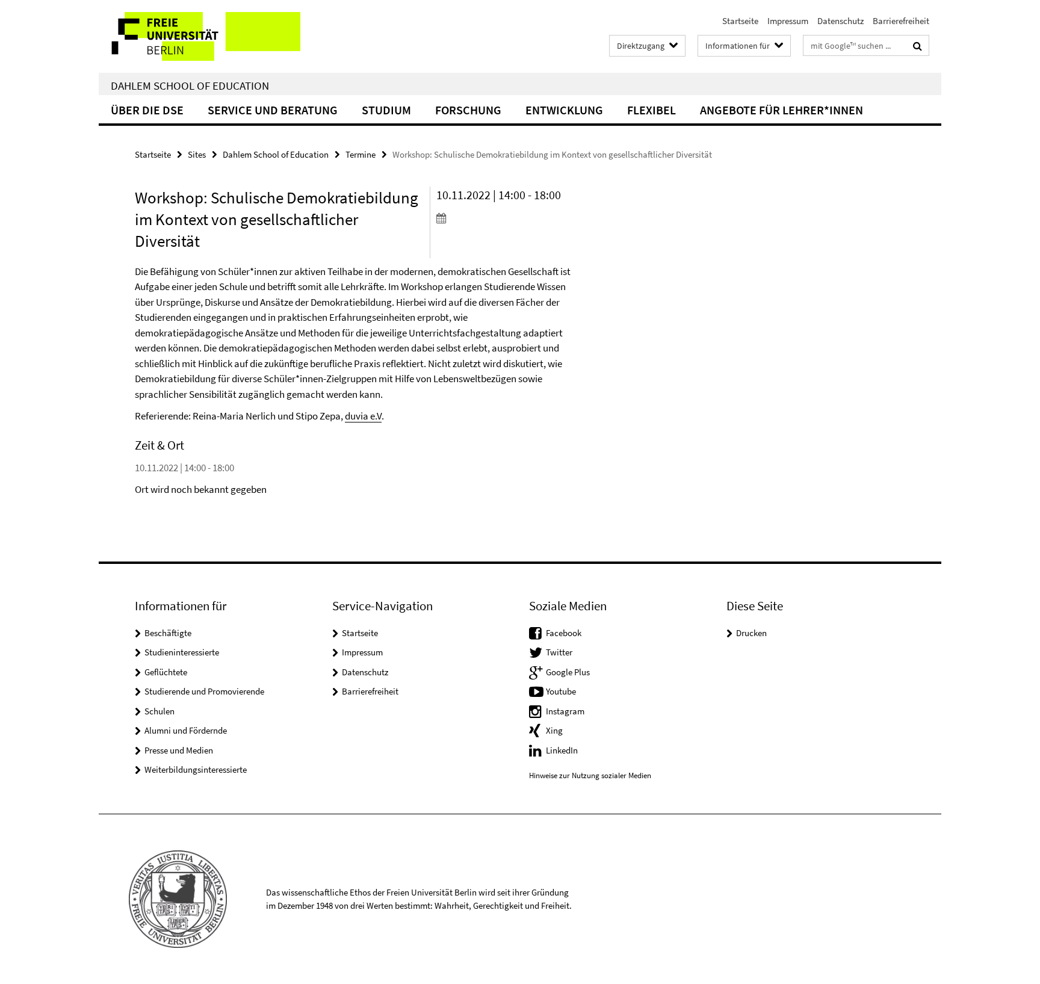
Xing (554, 730)
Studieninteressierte (181, 652)
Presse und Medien (178, 750)
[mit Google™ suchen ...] (917, 45)
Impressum (787, 20)
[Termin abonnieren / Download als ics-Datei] (506, 217)
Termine (360, 154)
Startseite (740, 20)
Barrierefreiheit (901, 20)
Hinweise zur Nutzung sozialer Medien (590, 775)
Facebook (563, 633)
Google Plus (568, 672)
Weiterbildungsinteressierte (195, 769)
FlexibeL (651, 109)
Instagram (565, 711)
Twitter (559, 652)
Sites (197, 154)
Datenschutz (840, 20)
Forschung (468, 109)
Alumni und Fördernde (185, 730)
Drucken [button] (751, 633)
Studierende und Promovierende (204, 691)
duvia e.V (363, 415)
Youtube (561, 691)
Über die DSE (147, 109)
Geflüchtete (165, 672)
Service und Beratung (273, 109)
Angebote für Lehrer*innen (781, 109)
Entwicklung (564, 109)
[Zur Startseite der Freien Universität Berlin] (199, 36)
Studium (386, 109)
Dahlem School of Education (190, 85)
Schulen (159, 711)
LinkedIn (562, 750)
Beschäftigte (167, 633)
